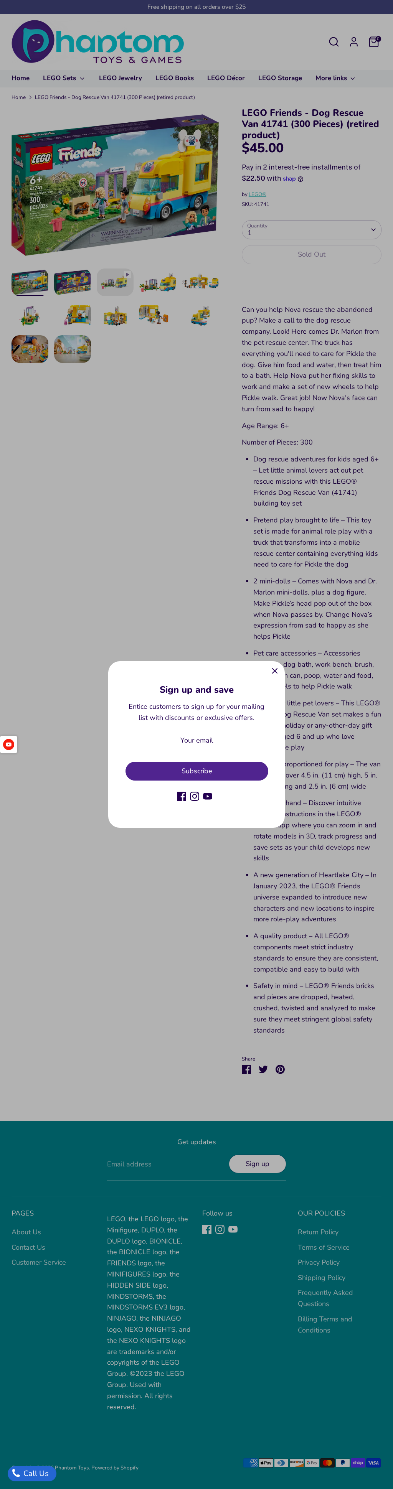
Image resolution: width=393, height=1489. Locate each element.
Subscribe (197, 771)
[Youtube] (207, 796)
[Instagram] (194, 796)
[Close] (274, 671)
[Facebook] (181, 796)
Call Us (35, 1473)
